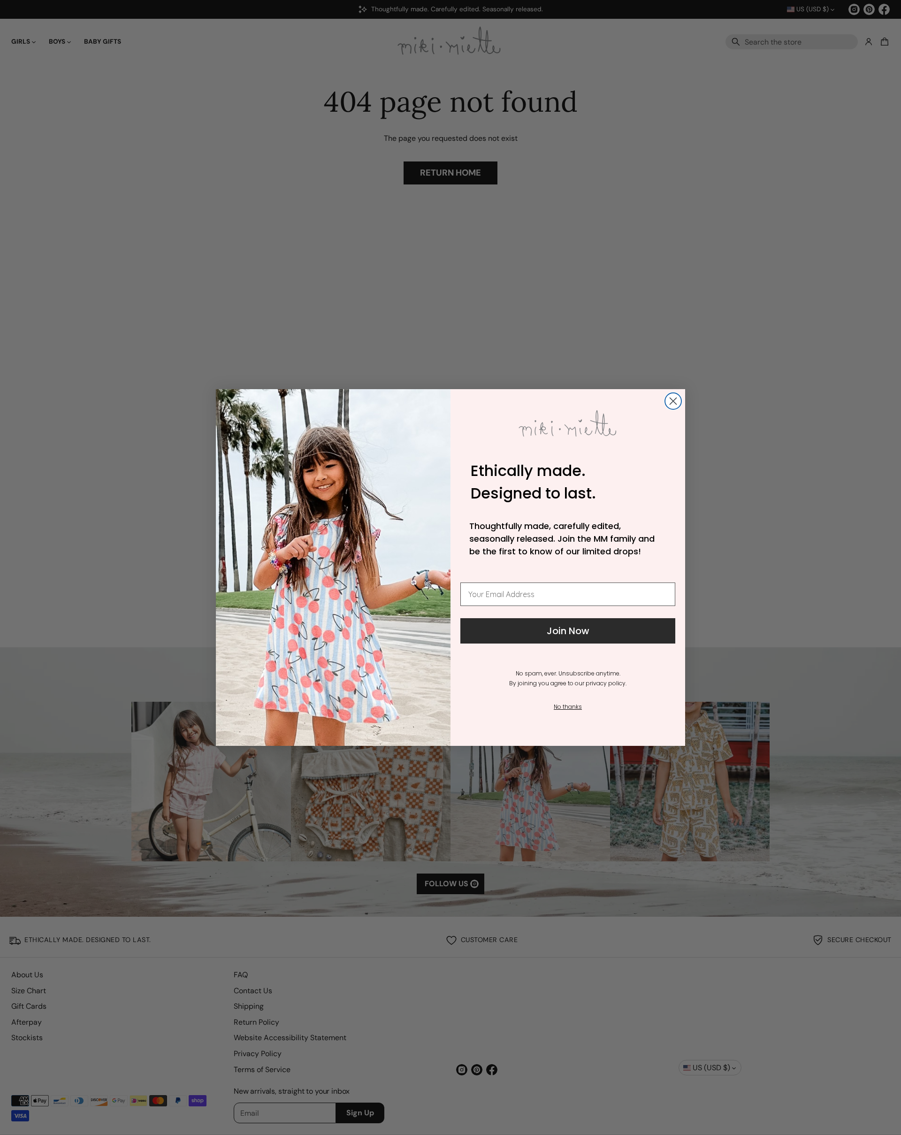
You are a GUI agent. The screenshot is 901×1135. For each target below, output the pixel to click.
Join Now (568, 630)
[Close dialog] (673, 401)
